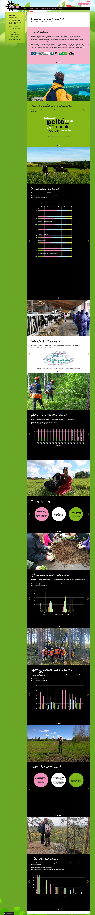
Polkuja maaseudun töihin (14, 20)
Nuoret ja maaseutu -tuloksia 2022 (14, 32)
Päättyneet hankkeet (12, 18)
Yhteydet (60, 8)
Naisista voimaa (11, 15)
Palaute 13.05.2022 (14, 36)
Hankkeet (37, 8)
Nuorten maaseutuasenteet (15, 30)
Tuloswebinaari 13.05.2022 (15, 34)
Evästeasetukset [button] (8, 913)
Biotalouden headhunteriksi (15, 39)
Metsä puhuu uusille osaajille (15, 28)
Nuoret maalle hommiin (13, 17)
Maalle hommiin (46, 8)
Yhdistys (54, 8)
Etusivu (24, 8)
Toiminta (30, 8)
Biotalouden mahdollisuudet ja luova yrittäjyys (15, 23)
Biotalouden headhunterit (14, 37)
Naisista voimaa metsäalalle (15, 24)
